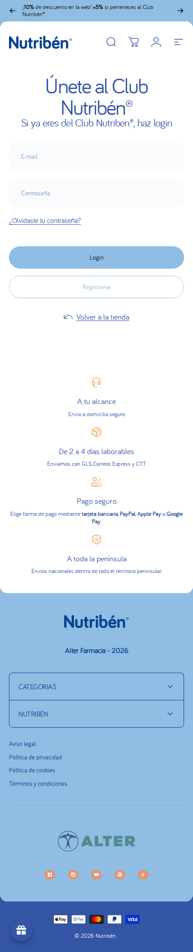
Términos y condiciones (38, 784)
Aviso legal (22, 744)
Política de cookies (32, 770)
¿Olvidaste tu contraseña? (45, 220)
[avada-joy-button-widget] (21, 930)
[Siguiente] (180, 10)
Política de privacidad (35, 757)
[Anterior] (12, 10)
